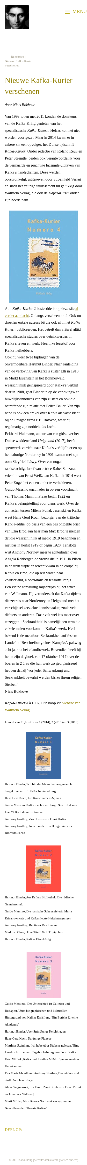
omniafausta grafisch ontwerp (61, 1160)
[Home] (6, 56)
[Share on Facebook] (27, 1129)
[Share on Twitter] (34, 1129)
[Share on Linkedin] (41, 1129)
